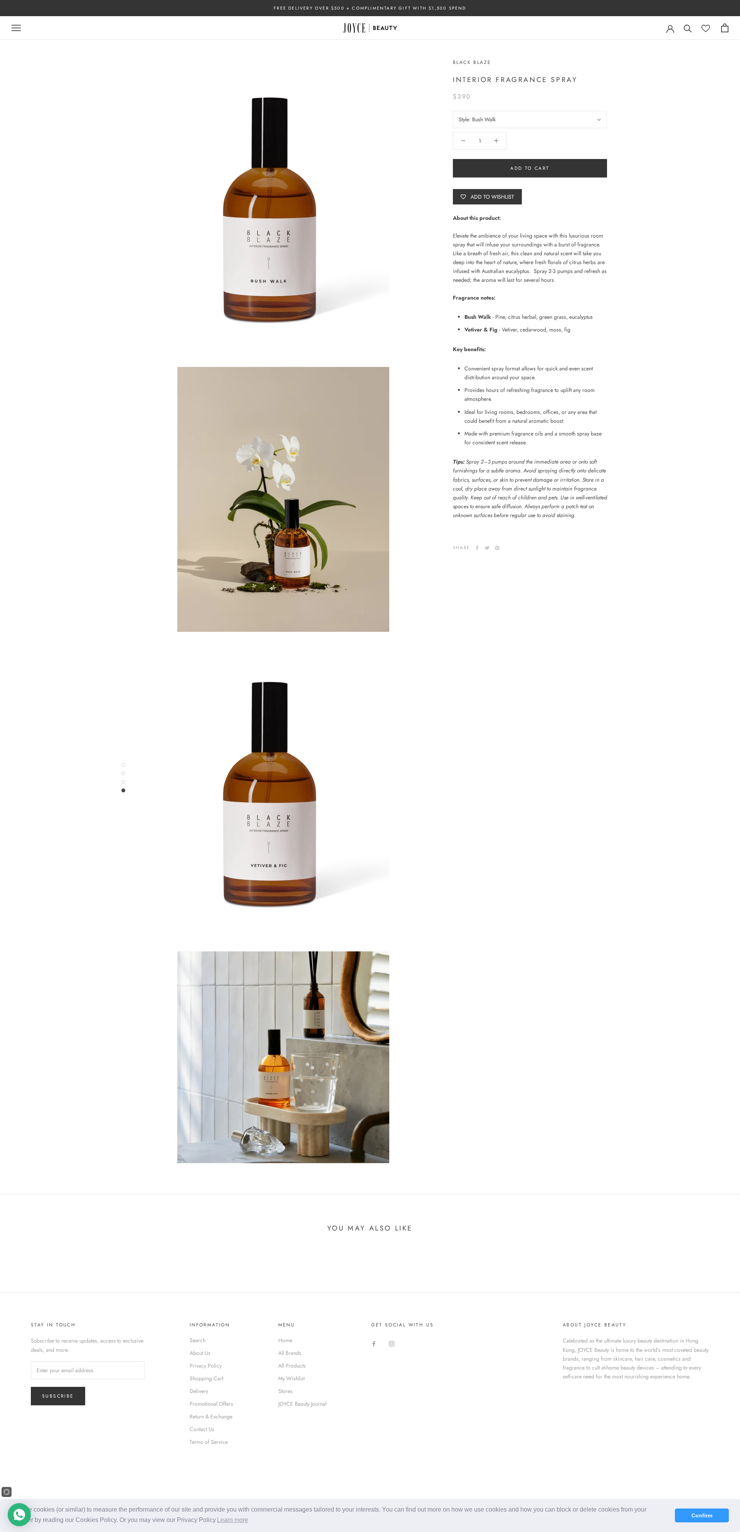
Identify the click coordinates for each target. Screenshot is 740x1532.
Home (285, 1340)
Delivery (199, 1391)
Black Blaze (472, 62)
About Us (200, 1353)
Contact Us (202, 1429)
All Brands (289, 1353)
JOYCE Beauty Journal (302, 1404)
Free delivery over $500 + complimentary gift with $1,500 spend (370, 8)
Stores (285, 1391)
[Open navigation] (16, 28)
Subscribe (58, 1396)
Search (197, 1340)
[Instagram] (391, 1343)
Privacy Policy (206, 1366)
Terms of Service (209, 1442)
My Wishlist (291, 1378)
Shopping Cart (206, 1378)
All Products (292, 1366)
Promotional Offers (211, 1404)
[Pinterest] (497, 548)
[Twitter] (487, 548)
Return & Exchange (211, 1416)
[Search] (688, 28)
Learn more (232, 1520)
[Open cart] (724, 27)
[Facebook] (477, 548)
